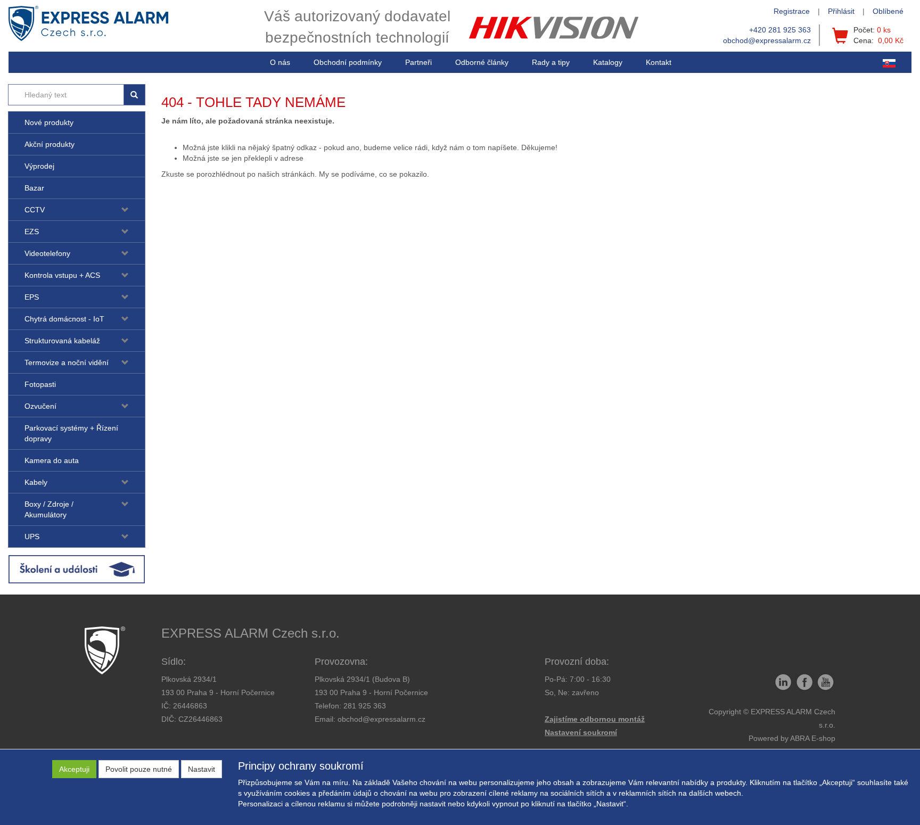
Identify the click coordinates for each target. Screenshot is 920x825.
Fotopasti (40, 384)
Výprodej (39, 166)
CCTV (34, 209)
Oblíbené (888, 11)
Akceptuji (74, 769)
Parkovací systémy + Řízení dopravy (71, 433)
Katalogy (607, 62)
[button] (551, 62)
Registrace (792, 11)
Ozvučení (40, 406)
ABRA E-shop (812, 738)
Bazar (34, 188)
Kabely (35, 482)
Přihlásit (841, 11)
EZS (31, 231)
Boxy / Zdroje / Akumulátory (48, 509)
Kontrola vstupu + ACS (62, 275)
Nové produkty (48, 122)
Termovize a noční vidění (66, 362)
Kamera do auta (51, 460)
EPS (31, 297)
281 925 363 (364, 706)
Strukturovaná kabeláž (62, 340)
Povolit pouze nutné (138, 769)
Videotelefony (47, 253)
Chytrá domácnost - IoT (64, 319)
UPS (31, 536)
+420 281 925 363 (780, 30)
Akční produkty (49, 144)
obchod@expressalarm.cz (767, 40)
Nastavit (201, 769)
